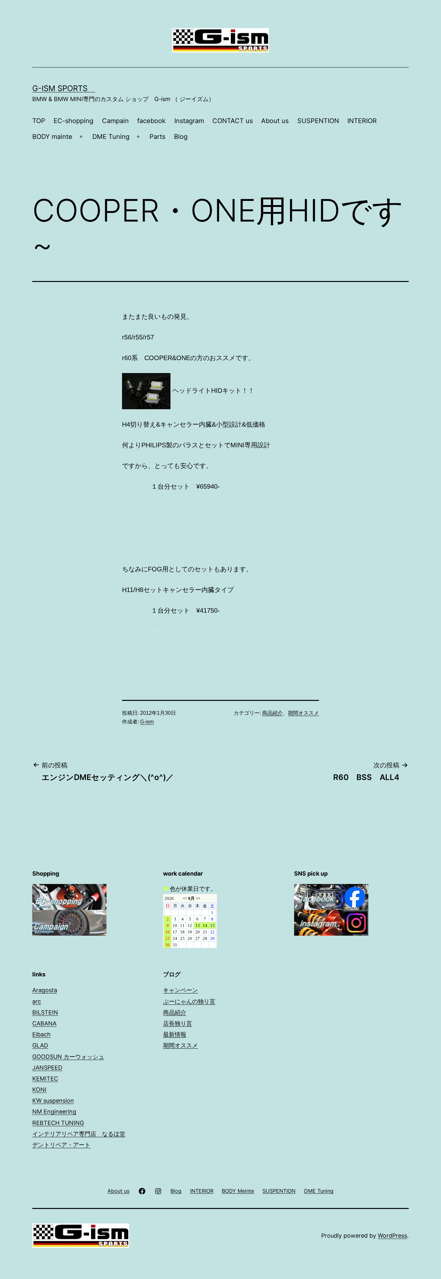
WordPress (392, 1235)
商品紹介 (272, 713)
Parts (157, 136)
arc (36, 1001)
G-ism (147, 721)
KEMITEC (45, 1078)
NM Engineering (54, 1111)
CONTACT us (232, 121)
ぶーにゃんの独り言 (189, 1001)
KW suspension (53, 1100)
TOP (38, 121)
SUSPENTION (318, 121)
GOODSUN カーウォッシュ (68, 1056)
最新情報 (174, 1034)
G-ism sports (63, 88)
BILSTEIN (45, 1012)
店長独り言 (177, 1023)
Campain (115, 121)
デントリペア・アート (61, 1144)
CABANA (44, 1023)
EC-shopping (73, 121)
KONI (39, 1089)
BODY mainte (52, 136)
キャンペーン (180, 990)
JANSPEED (47, 1067)
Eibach (41, 1034)
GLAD (40, 1045)
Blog (181, 136)
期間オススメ (303, 713)
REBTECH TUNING (58, 1122)
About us (275, 121)
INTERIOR (362, 121)
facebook (151, 121)
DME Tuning (110, 136)
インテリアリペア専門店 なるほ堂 (78, 1133)
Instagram (189, 121)
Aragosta (44, 990)
